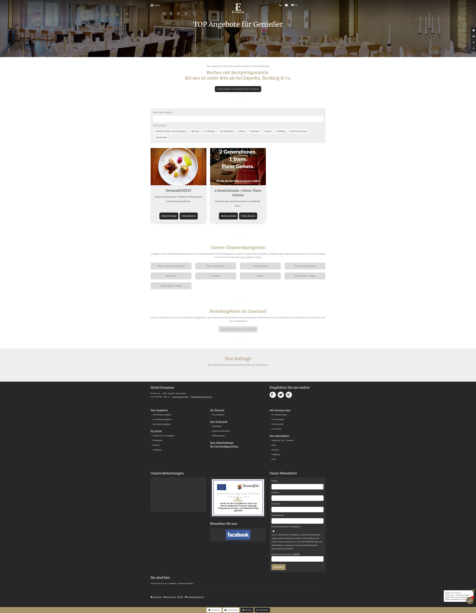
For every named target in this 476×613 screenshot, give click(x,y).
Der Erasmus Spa (280, 410)
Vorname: (275, 492)
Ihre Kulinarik (218, 421)
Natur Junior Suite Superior (171, 266)
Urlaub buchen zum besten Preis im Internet (238, 89)
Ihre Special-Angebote (162, 424)
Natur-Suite (171, 276)
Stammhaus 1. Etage (305, 276)
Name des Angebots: (163, 112)
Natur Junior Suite (216, 266)
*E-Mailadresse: (277, 515)
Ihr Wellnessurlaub (279, 415)
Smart (260, 276)
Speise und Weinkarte (221, 431)
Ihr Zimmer (217, 410)
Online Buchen (189, 216)
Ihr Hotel (156, 431)
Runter (238, 42)
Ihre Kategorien (219, 415)
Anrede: (274, 481)
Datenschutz (170, 597)
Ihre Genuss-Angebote (162, 415)
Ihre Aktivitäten (279, 436)
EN (296, 5)
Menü (157, 5)
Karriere (156, 445)
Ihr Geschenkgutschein (224, 446)
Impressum (157, 597)
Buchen (248, 610)
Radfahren (276, 454)
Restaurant (217, 426)
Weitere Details (168, 216)
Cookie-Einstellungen (195, 597)
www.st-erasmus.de (180, 397)
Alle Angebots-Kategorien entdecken (238, 329)
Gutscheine (232, 610)
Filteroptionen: (160, 125)
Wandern (275, 450)
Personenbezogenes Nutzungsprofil (285, 527)
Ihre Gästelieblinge (221, 442)
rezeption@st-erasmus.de (201, 397)
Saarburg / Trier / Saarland (283, 440)
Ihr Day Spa (276, 429)
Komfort (216, 276)
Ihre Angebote (159, 410)
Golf (273, 459)
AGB (181, 597)
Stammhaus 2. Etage (171, 285)
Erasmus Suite (260, 266)
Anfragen (263, 610)
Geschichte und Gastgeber (164, 436)
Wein (274, 445)
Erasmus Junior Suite (305, 266)
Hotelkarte (157, 450)
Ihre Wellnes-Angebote (162, 419)
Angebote (215, 610)
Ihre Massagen (278, 419)
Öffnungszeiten (219, 436)
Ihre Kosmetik (277, 424)
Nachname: (276, 504)
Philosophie (157, 440)
